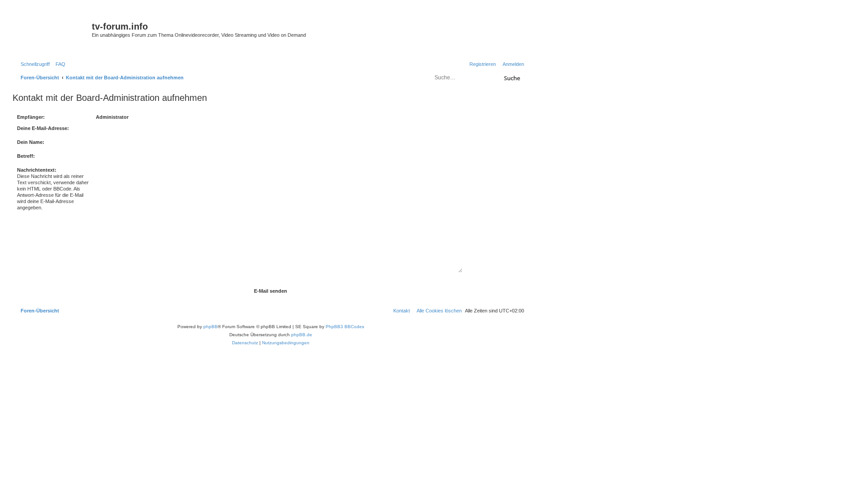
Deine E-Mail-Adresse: (43, 128)
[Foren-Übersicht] (53, 29)
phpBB (210, 326)
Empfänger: (31, 117)
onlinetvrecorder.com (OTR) (461, 33)
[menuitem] (58, 64)
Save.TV (440, 20)
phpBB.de (301, 334)
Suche (512, 78)
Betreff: (26, 156)
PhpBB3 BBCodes (345, 326)
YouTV (438, 45)
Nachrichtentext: (36, 170)
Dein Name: (30, 142)
